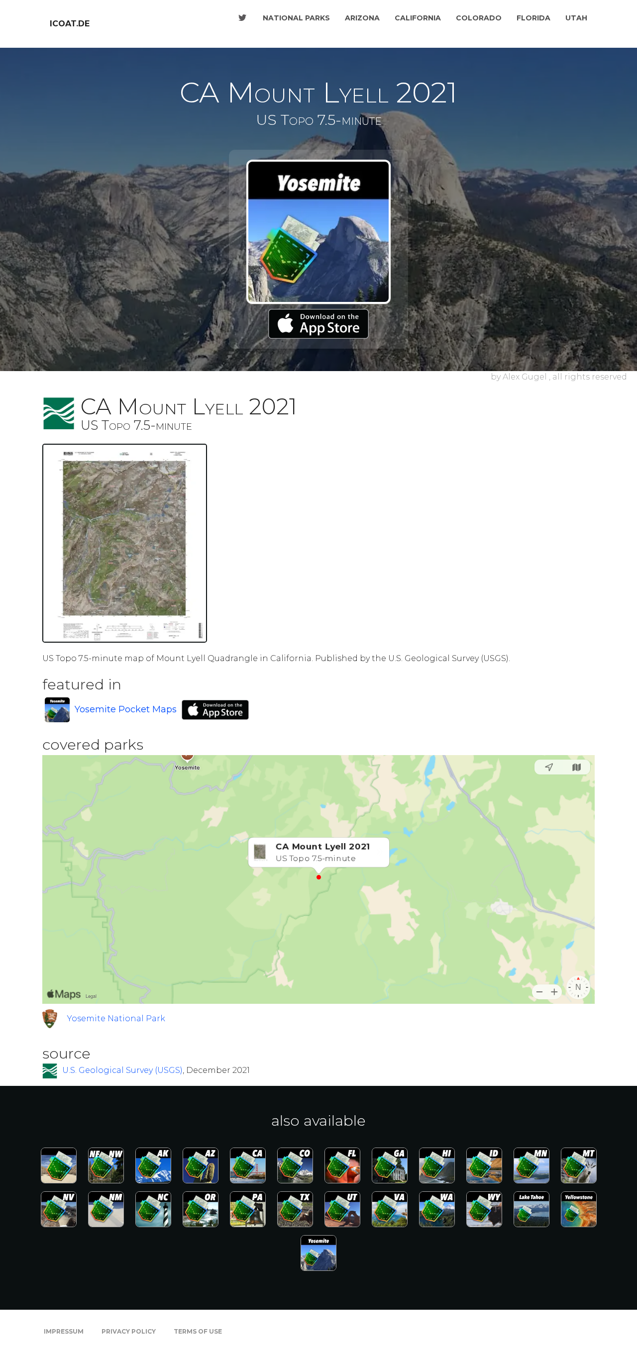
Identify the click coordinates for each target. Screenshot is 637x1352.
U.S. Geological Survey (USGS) (122, 1070)
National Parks (296, 17)
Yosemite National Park (116, 1018)
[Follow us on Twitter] (242, 17)
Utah (576, 17)
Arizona (362, 17)
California (418, 17)
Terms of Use (198, 1331)
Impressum (64, 1331)
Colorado (479, 17)
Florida (533, 17)
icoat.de (70, 23)
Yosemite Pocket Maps (126, 709)
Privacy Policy (129, 1331)
